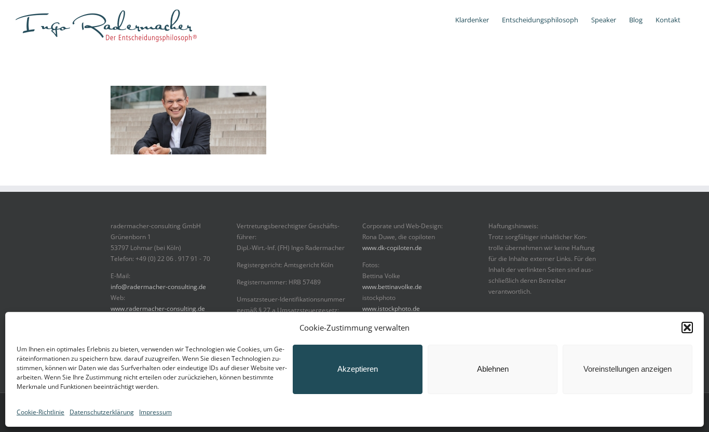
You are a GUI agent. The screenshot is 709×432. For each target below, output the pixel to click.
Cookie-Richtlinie (40, 412)
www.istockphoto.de (391, 308)
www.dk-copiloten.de (392, 247)
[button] (687, 327)
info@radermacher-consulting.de (158, 286)
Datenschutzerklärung (102, 412)
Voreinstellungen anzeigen (627, 368)
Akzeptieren (357, 368)
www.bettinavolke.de (392, 286)
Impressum (155, 412)
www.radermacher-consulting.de (158, 308)
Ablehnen (493, 368)
